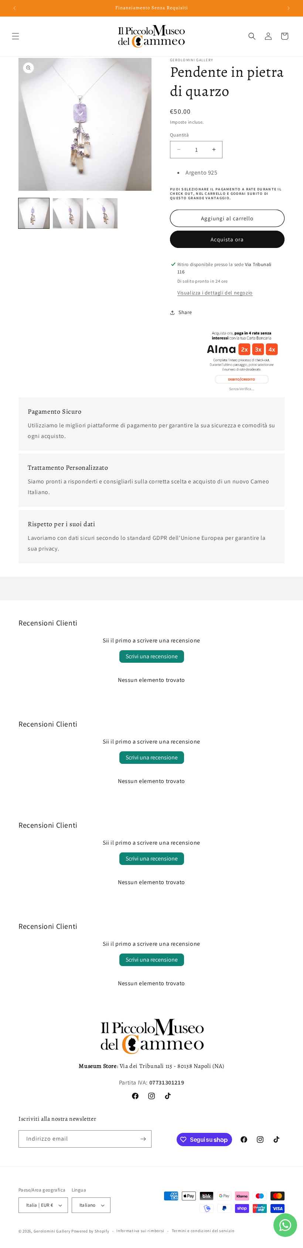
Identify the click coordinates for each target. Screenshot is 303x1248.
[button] (15, 36)
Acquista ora (227, 239)
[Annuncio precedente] (14, 8)
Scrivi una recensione (152, 656)
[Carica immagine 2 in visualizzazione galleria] (68, 213)
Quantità (179, 135)
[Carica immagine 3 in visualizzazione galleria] (102, 213)
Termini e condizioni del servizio (203, 1230)
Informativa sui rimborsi (140, 1230)
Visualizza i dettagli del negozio (215, 292)
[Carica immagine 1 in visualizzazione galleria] (33, 213)
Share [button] (185, 312)
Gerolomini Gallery (52, 1231)
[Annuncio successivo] (288, 8)
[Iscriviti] (143, 1139)
